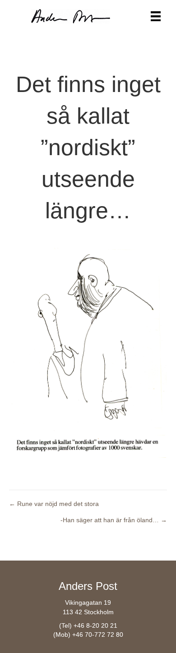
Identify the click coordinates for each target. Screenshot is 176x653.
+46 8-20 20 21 (95, 625)
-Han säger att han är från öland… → (113, 520)
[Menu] (155, 16)
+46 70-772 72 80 (97, 634)
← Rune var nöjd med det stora (54, 503)
